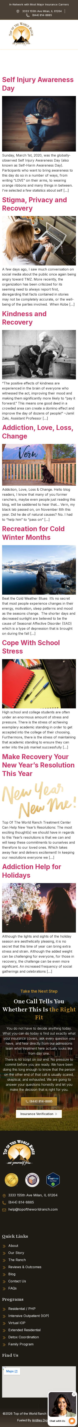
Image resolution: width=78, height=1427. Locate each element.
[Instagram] (23, 1221)
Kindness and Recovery (24, 318)
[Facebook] (7, 1221)
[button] (73, 34)
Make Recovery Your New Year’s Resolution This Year (38, 765)
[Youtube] (38, 1221)
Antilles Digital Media (46, 1420)
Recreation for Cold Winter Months (33, 533)
